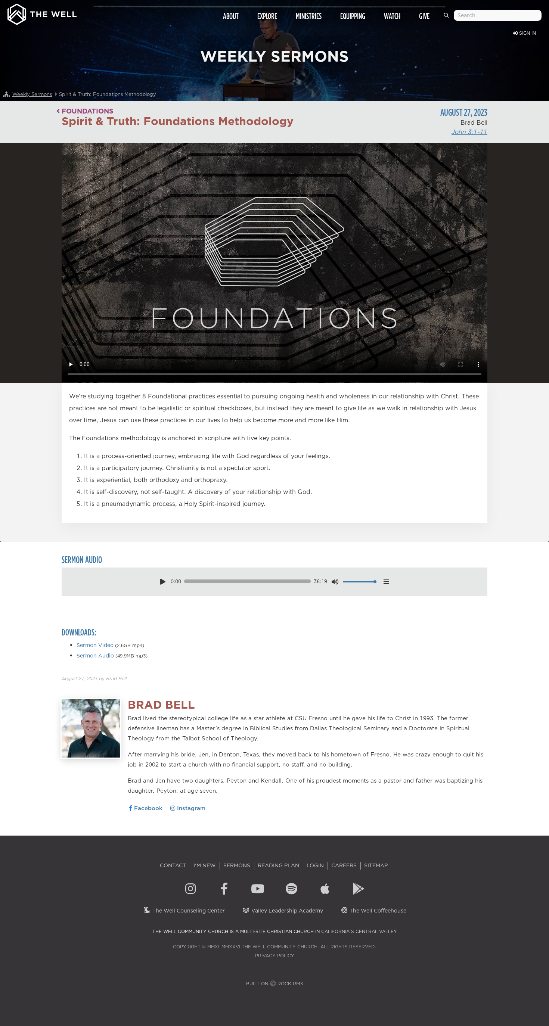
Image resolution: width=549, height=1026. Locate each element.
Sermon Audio (95, 655)
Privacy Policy (274, 955)
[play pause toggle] (162, 581)
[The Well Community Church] (42, 12)
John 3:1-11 (469, 132)
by (94, 678)
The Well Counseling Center (188, 910)
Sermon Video (95, 645)
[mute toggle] (335, 581)
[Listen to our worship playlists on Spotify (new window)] (291, 890)
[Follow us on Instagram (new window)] (190, 890)
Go (447, 18)
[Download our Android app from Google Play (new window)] (358, 890)
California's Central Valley (359, 931)
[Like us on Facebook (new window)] (224, 890)
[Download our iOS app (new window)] (325, 890)
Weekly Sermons (32, 94)
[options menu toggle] (386, 581)
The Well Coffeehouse (377, 910)
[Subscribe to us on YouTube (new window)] (257, 890)
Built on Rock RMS (274, 983)
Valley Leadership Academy (286, 910)
